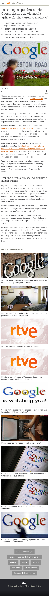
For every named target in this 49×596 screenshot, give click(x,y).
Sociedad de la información (24, 573)
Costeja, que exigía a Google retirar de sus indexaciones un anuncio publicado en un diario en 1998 (23, 149)
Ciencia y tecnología (24, 551)
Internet (13, 562)
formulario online (29, 23)
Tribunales (16, 568)
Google (24, 562)
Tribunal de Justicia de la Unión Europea (24, 557)
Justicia (36, 562)
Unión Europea (31, 568)
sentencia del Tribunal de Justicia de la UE (18, 128)
